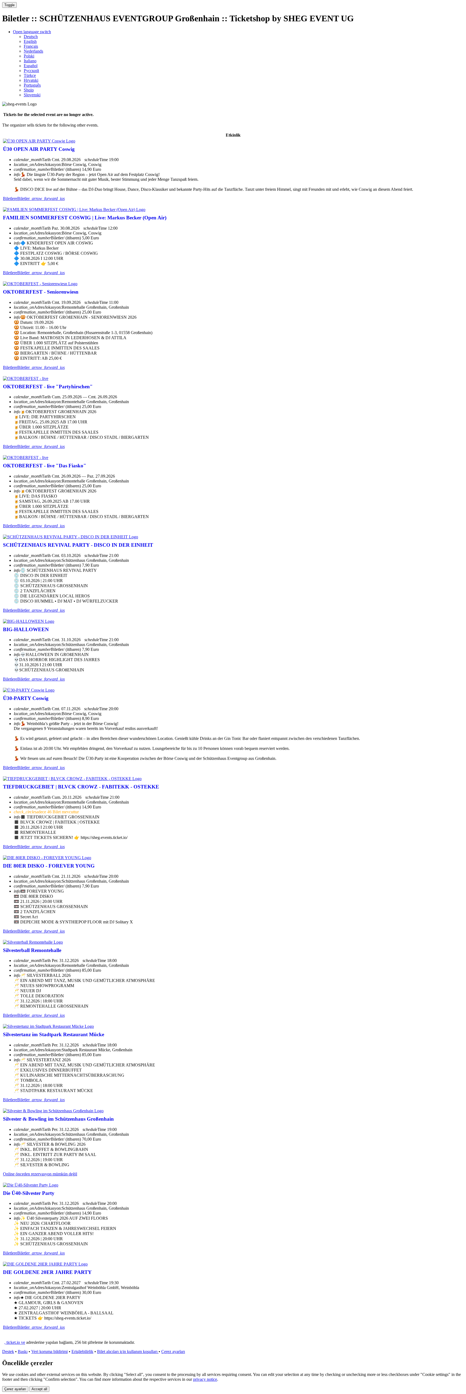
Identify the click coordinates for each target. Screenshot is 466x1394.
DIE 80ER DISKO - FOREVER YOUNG (49, 866)
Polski (29, 56)
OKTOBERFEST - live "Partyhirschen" (48, 386)
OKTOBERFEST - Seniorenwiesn (40, 292)
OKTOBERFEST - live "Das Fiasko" (44, 465)
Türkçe (30, 75)
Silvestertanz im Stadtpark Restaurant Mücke (53, 1034)
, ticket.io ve (14, 1342)
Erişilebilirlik (82, 1351)
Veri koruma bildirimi (49, 1351)
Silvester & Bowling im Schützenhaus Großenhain (58, 1119)
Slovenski (32, 95)
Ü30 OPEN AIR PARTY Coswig (39, 149)
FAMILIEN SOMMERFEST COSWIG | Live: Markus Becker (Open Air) (84, 217)
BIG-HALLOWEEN (26, 629)
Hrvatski (31, 80)
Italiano (30, 61)
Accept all (39, 1389)
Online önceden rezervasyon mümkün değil (40, 1174)
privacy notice (205, 1379)
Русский (31, 70)
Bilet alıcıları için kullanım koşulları (128, 1351)
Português (32, 85)
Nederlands (33, 51)
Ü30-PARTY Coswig (26, 698)
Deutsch (31, 36)
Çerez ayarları (173, 1351)
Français (31, 46)
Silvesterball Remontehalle (32, 950)
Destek (8, 1351)
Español (30, 65)
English (30, 41)
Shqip (29, 90)
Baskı (23, 1351)
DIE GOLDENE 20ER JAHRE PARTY (47, 1272)
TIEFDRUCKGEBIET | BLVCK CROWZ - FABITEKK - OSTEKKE (81, 787)
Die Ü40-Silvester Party (28, 1193)
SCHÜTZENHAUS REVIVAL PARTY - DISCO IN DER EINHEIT (78, 545)
